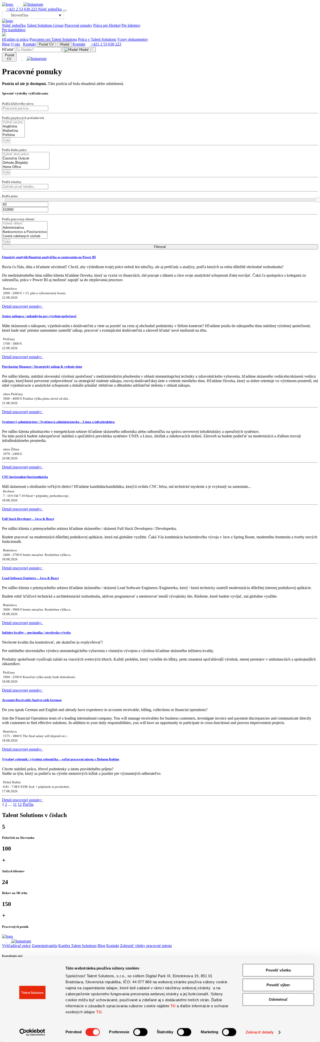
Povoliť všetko (278, 970)
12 (20, 804)
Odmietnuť (278, 999)
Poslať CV (46, 44)
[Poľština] (13, 135)
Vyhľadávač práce (16, 946)
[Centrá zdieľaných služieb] (24, 236)
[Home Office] (25, 167)
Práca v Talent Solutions (97, 39)
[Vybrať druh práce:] (25, 154)
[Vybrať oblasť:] (24, 223)
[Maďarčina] (13, 131)
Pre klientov (131, 25)
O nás (15, 44)
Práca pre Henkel (106, 25)
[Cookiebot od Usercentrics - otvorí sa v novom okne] (32, 1032)
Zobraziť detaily (260, 1032)
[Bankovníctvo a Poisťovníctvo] (24, 232)
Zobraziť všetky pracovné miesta (146, 946)
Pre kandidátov (14, 30)
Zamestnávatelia (44, 946)
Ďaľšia (28, 804)
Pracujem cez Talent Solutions (53, 39)
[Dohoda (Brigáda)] (25, 163)
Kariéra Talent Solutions (77, 946)
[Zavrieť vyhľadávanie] (94, 49)
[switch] (140, 1032)
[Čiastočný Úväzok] (25, 158)
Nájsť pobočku (50, 9)
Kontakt (29, 44)
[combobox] (6, 140)
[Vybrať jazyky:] (13, 122)
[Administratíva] (24, 228)
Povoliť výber (278, 985)
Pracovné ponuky (78, 25)
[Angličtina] (13, 126)
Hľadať (64, 44)
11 (15, 804)
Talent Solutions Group (45, 25)
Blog (6, 44)
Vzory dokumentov (132, 39)
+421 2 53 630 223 (22, 9)
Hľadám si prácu (15, 39)
